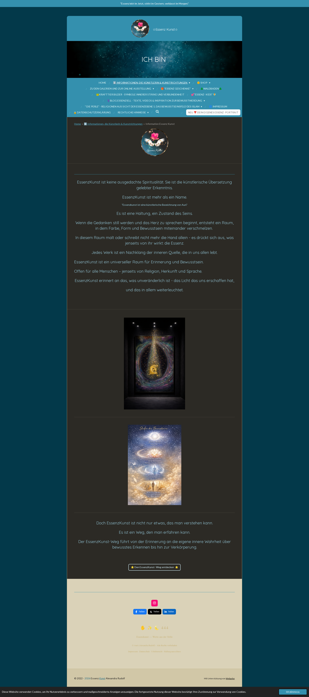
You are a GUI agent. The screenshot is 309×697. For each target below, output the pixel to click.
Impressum (133, 651)
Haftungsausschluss (172, 651)
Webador (230, 678)
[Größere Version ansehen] (154, 142)
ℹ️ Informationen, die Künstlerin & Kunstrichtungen (113, 123)
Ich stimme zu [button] (293, 692)
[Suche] (157, 111)
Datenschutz (144, 651)
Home (77, 123)
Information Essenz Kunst (160, 123)
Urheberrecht (156, 651)
